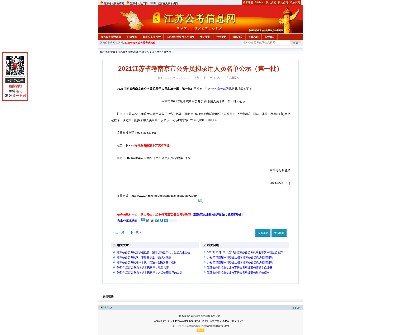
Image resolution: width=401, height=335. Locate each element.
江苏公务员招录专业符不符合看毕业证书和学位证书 (238, 272)
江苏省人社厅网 (139, 3)
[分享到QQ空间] (147, 220)
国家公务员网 (107, 42)
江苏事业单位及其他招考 (180, 36)
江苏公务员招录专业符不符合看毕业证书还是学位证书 (239, 267)
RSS (103, 307)
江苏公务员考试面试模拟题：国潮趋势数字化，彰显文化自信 (153, 252)
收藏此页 (263, 232)
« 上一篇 (118, 232)
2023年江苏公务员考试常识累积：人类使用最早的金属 (149, 272)
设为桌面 (271, 2)
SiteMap (259, 2)
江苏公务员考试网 (111, 36)
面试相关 (237, 36)
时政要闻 (132, 36)
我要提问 (234, 77)
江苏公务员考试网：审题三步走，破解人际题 (144, 257)
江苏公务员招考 (152, 36)
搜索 (296, 43)
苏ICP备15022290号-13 (233, 321)
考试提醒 (279, 232)
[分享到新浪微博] (152, 220)
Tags (109, 307)
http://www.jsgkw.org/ (185, 321)
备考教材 (270, 36)
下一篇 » (135, 232)
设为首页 (283, 2)
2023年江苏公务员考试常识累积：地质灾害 (143, 267)
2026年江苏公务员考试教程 (139, 42)
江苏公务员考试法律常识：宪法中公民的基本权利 (146, 262)
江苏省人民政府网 (114, 3)
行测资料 (221, 36)
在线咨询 (254, 36)
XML (227, 326)
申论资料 (205, 36)
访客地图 (248, 2)
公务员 (167, 51)
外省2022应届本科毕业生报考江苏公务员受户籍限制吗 (240, 257)
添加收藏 (295, 2)
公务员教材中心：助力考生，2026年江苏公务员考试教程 (180, 214)
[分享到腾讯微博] (156, 220)
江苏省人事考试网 (168, 3)
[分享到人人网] (161, 220)
